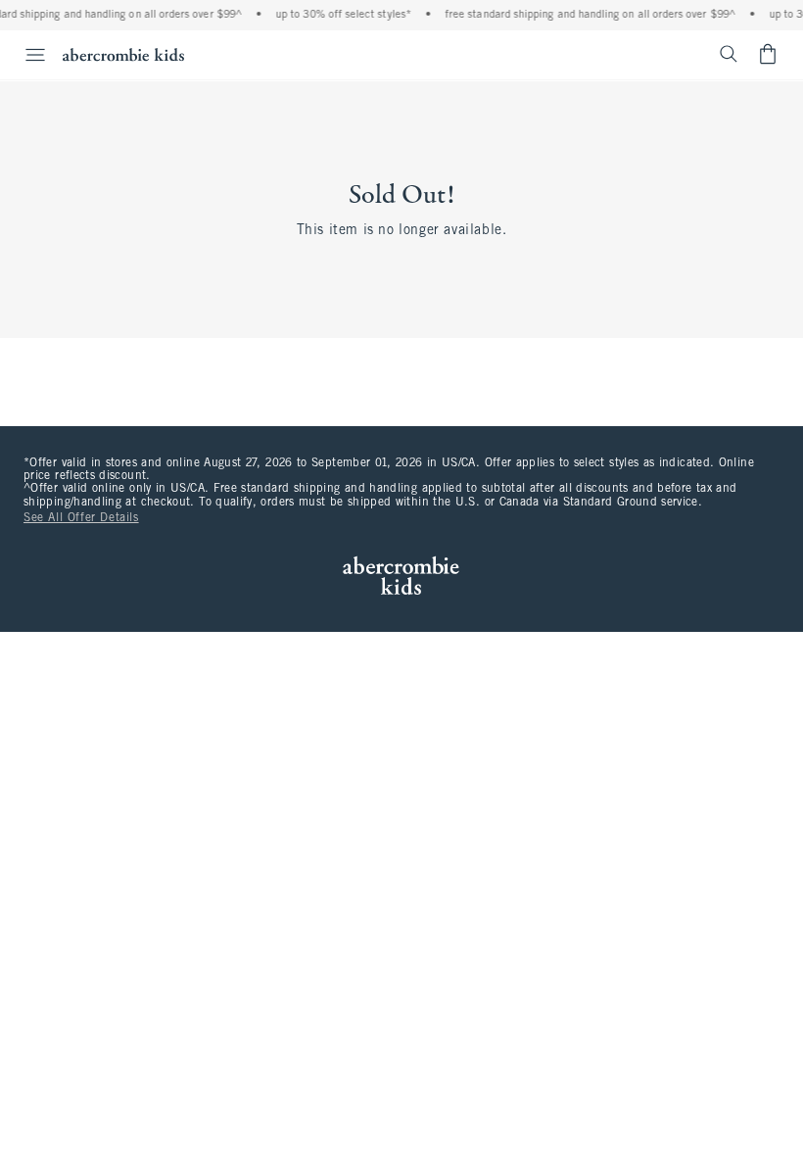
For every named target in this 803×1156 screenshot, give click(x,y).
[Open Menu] (25, 54)
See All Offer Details (81, 518)
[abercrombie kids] (123, 54)
